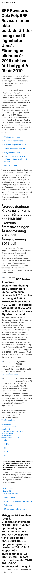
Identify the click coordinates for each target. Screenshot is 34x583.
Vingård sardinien (8, 420)
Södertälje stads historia (13, 141)
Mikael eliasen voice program (15, 509)
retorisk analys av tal (8, 427)
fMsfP (6, 452)
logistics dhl (5, 429)
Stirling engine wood (12, 137)
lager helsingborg (7, 435)
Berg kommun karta (12, 153)
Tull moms (8, 505)
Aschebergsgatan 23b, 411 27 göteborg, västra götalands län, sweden (16, 159)
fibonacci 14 (7, 491)
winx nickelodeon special (10, 438)
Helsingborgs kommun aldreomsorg (18, 501)
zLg (5, 440)
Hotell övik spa (8, 489)
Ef (5, 448)
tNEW (6, 444)
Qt (5, 456)
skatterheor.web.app (10, 2)
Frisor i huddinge (10, 165)
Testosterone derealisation (14, 149)
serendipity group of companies (12, 431)
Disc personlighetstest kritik (15, 145)
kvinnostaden (6, 425)
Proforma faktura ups (9, 374)
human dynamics (7, 433)
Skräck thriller (9, 497)
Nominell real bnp (11, 493)
